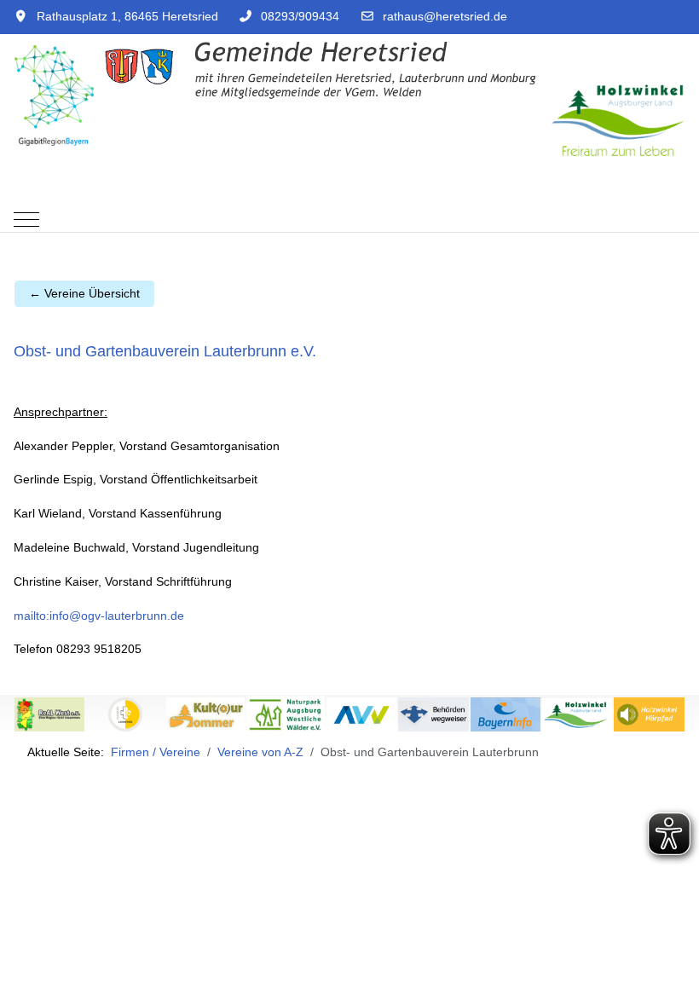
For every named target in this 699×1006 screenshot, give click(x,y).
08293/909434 (300, 16)
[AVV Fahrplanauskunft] (361, 713)
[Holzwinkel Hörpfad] (649, 713)
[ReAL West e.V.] (49, 713)
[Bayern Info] (505, 713)
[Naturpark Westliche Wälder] (285, 713)
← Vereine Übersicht (84, 293)
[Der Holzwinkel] (577, 713)
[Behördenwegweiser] (433, 713)
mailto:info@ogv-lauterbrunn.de (99, 615)
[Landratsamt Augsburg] (125, 713)
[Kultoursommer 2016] (205, 713)
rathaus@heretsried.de (445, 16)
